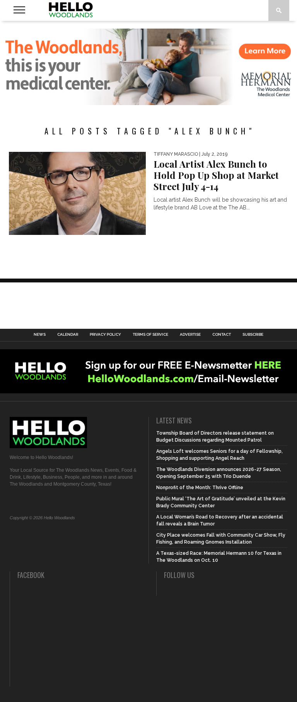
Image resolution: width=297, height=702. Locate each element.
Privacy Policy (105, 335)
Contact (221, 335)
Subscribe (252, 335)
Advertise (190, 335)
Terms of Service (150, 335)
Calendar (67, 335)
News (40, 335)
